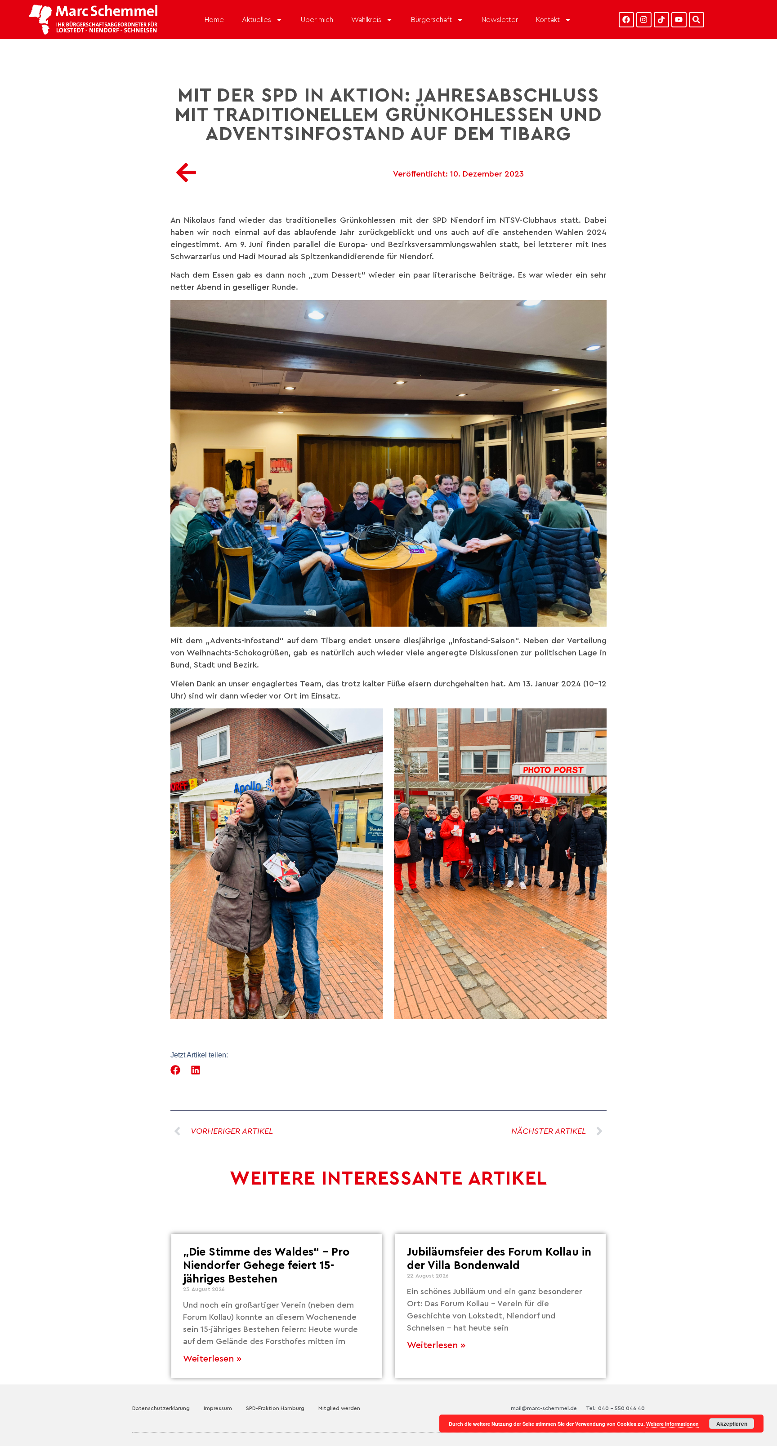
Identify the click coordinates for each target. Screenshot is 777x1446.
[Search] (696, 19)
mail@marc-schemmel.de (544, 1408)
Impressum (218, 1408)
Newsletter (500, 19)
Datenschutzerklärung (161, 1408)
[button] (175, 1070)
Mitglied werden (339, 1408)
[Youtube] (679, 19)
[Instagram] (644, 19)
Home (214, 19)
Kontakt (548, 19)
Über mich (317, 19)
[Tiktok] (661, 19)
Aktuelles (256, 19)
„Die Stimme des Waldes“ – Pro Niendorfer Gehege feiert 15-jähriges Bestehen (266, 1266)
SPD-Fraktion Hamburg (275, 1408)
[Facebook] (626, 19)
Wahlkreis (366, 19)
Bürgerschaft (431, 19)
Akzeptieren (731, 1423)
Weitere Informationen (672, 1423)
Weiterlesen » (212, 1358)
